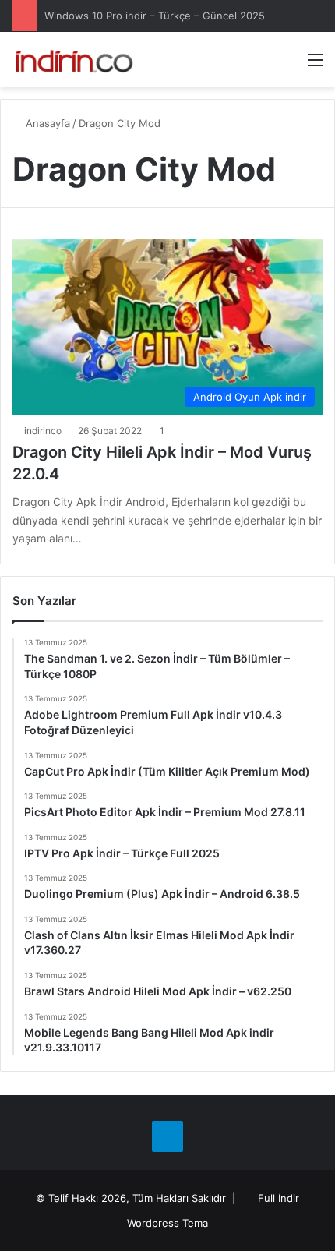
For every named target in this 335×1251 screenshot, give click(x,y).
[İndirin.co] (74, 59)
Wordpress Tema (167, 1223)
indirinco (43, 430)
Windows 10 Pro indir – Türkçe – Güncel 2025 (154, 15)
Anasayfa (46, 123)
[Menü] (315, 65)
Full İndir (278, 1198)
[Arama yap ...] (288, 65)
